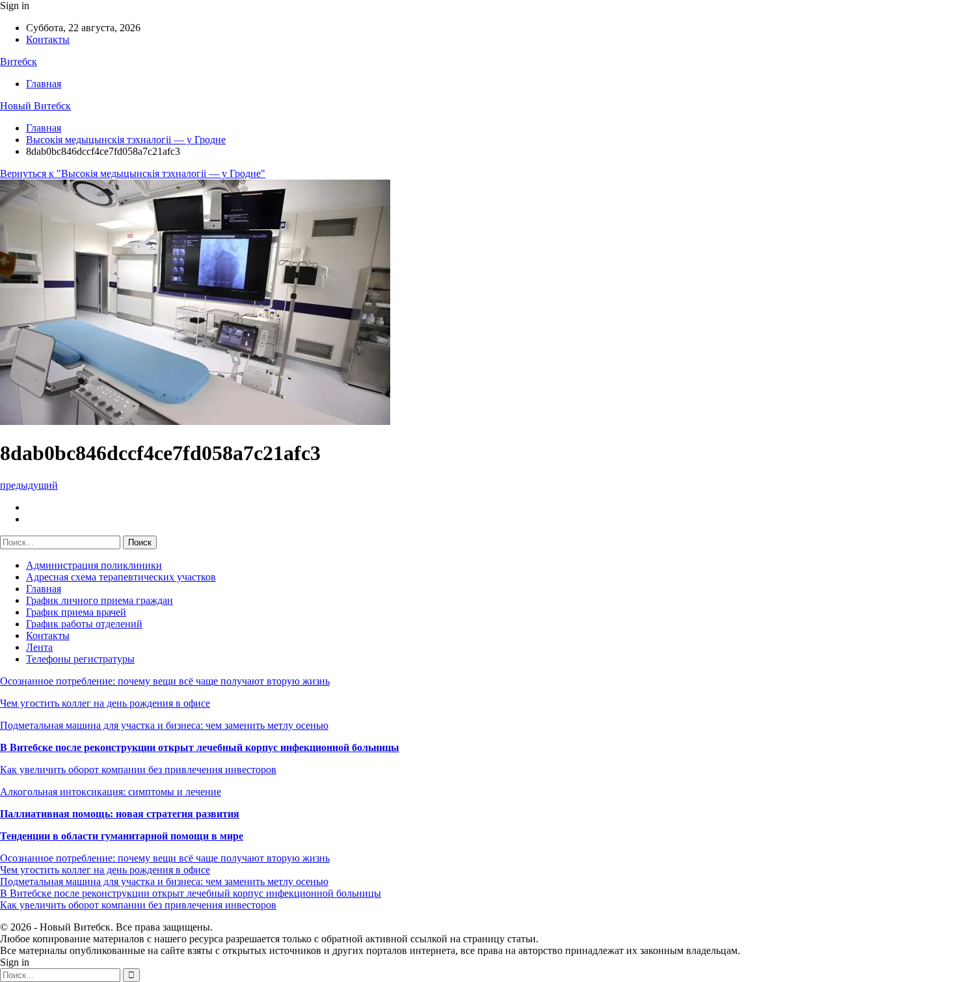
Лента (39, 647)
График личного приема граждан (99, 600)
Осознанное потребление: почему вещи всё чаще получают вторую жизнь (165, 681)
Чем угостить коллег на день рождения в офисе (105, 703)
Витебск (18, 61)
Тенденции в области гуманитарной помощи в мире (121, 835)
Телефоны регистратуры (80, 658)
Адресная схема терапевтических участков (121, 576)
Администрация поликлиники (94, 565)
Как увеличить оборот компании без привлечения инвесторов (138, 769)
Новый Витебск (35, 105)
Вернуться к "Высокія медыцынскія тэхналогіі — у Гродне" (132, 173)
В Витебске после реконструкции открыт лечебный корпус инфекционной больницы (199, 747)
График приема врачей (76, 612)
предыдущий (29, 485)
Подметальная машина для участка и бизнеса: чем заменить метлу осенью (164, 725)
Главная (43, 83)
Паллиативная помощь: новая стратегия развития (119, 813)
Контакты (48, 39)
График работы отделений (84, 623)
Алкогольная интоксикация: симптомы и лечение (110, 791)
